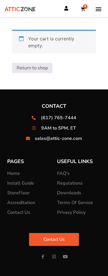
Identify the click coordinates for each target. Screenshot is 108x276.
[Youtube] (65, 257)
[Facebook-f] (43, 257)
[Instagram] (54, 257)
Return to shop (32, 68)
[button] (98, 8)
